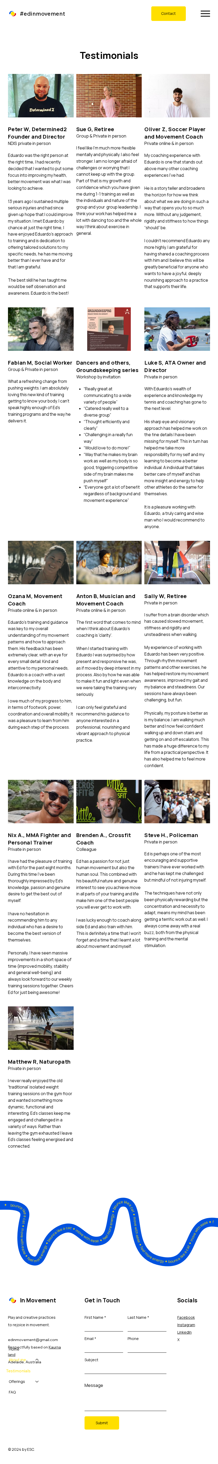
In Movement (38, 1300)
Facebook (186, 1317)
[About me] (37, 1360)
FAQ (12, 1392)
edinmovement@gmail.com (33, 1339)
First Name (94, 1317)
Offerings (17, 1381)
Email (89, 1339)
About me (17, 1359)
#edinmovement (42, 13)
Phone (133, 1339)
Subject (91, 1360)
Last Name (137, 1317)
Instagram (186, 1324)
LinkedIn (184, 1332)
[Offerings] (37, 1381)
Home (14, 1349)
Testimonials (18, 1370)
